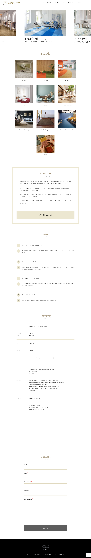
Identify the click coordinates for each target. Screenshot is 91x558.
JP (85, 3)
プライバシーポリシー (36, 554)
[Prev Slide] (4, 23)
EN (87, 3)
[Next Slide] (86, 23)
